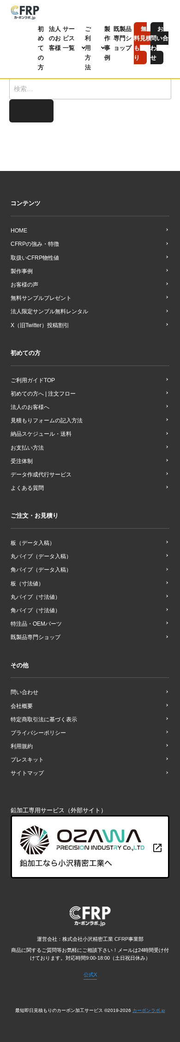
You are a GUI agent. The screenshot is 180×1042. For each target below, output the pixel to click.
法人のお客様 (55, 38)
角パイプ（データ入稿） (41, 570)
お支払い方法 (27, 448)
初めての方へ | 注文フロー (43, 393)
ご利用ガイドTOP (33, 380)
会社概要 (22, 706)
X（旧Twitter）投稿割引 (40, 325)
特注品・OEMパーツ (36, 624)
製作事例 (22, 271)
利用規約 (22, 746)
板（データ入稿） (33, 543)
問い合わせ (24, 692)
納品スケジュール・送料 (41, 434)
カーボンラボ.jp (148, 1010)
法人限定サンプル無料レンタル (49, 311)
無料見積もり (143, 43)
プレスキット (27, 759)
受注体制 (22, 461)
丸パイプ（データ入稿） (41, 556)
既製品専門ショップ (123, 38)
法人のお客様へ (30, 407)
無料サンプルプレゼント (41, 298)
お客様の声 (24, 284)
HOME (19, 230)
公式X (90, 974)
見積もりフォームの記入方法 (47, 420)
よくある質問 (27, 488)
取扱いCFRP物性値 (35, 258)
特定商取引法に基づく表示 (44, 719)
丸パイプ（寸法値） (35, 597)
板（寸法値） (27, 583)
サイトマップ (27, 773)
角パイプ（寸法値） (35, 610)
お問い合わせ (159, 43)
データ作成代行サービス (41, 474)
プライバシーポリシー (38, 733)
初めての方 (41, 48)
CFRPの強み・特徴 (35, 244)
